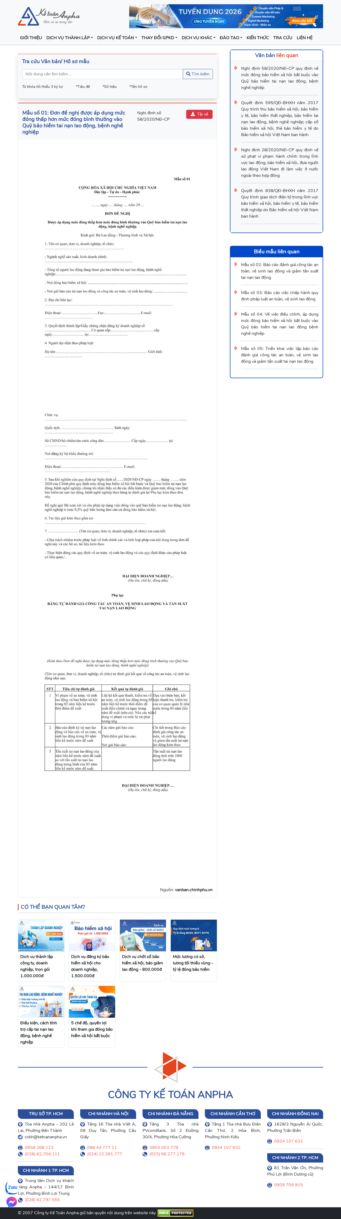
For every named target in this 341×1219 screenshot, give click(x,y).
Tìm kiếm (199, 74)
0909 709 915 (288, 1185)
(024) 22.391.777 (104, 1154)
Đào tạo (229, 38)
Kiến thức (258, 38)
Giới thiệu (31, 38)
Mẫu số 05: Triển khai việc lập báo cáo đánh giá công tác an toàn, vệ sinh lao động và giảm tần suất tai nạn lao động (279, 355)
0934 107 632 (226, 1148)
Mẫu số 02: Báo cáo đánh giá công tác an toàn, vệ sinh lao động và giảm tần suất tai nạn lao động (279, 271)
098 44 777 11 (102, 1148)
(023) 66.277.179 (167, 1154)
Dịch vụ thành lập (68, 38)
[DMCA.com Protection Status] (175, 1213)
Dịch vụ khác (197, 38)
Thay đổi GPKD (157, 38)
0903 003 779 (163, 1148)
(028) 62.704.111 (42, 1154)
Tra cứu (283, 38)
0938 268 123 (39, 1148)
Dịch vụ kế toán (115, 38)
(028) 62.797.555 (42, 1200)
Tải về (202, 114)
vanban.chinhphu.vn (194, 890)
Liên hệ (304, 38)
